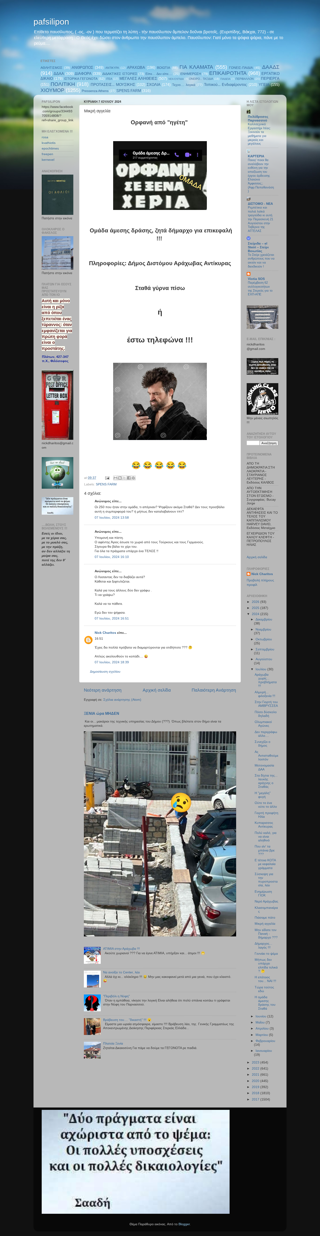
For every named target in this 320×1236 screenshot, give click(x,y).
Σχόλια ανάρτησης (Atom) (122, 699)
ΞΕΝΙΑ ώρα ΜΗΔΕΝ (101, 713)
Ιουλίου (261, 669)
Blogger (184, 1224)
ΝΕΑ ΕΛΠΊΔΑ (176, 78)
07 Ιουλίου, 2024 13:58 (112, 517)
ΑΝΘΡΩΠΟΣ (82, 67)
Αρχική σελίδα (157, 690)
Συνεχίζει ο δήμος (262, 743)
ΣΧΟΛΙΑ (153, 84)
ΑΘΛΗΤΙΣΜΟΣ (51, 68)
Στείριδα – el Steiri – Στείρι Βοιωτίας (258, 247)
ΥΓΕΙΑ (264, 84)
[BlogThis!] (120, 478)
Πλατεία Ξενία (113, 1043)
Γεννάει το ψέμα (266, 953)
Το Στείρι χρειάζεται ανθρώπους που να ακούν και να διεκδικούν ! (261, 260)
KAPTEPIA (256, 156)
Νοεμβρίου (263, 629)
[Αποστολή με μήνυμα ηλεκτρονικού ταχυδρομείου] (115, 478)
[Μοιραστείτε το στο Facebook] (129, 478)
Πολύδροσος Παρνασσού (258, 118)
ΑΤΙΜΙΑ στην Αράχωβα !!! (121, 948)
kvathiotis (49, 143)
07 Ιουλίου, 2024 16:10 (112, 557)
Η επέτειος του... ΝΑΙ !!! (265, 979)
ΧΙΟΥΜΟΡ (52, 90)
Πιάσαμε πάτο (265, 917)
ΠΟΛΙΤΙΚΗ (63, 84)
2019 (256, 1087)
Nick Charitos (105, 633)
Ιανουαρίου (264, 1051)
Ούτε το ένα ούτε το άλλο (266, 804)
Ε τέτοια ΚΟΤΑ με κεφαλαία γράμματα (265, 863)
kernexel (48, 159)
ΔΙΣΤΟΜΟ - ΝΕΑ (260, 203)
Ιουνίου (261, 1016)
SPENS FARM (128, 90)
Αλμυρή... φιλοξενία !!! (265, 694)
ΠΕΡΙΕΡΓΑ (270, 78)
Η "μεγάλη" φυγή (263, 795)
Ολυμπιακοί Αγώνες (263, 723)
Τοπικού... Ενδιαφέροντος (225, 84)
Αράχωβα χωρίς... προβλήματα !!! (266, 680)
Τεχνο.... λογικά (183, 85)
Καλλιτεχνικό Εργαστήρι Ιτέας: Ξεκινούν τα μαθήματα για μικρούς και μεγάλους (259, 133)
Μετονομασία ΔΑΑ (264, 767)
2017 (256, 1099)
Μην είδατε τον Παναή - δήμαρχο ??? (266, 933)
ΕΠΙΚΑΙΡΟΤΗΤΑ (228, 73)
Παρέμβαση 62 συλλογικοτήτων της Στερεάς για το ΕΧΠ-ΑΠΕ (260, 288)
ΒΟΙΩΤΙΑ (163, 68)
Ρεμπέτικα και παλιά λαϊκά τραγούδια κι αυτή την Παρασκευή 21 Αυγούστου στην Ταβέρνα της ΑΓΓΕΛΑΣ (260, 219)
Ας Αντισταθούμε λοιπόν (266, 755)
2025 (256, 608)
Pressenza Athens (95, 91)
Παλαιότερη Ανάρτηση (214, 690)
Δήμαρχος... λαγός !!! (263, 945)
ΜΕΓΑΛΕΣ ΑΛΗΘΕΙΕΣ (138, 78)
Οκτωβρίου (264, 639)
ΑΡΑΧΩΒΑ (136, 67)
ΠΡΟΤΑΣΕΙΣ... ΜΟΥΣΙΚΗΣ (113, 84)
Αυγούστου (264, 659)
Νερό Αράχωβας (266, 901)
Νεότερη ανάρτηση (103, 690)
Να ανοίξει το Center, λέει (121, 972)
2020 (256, 1081)
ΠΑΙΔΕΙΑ (225, 78)
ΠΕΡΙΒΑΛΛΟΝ (244, 79)
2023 (256, 1062)
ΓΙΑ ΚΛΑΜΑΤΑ (196, 67)
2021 (256, 1074)
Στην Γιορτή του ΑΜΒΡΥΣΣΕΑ (266, 704)
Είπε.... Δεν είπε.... (158, 74)
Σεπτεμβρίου (265, 649)
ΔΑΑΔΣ (270, 67)
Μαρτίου (262, 1035)
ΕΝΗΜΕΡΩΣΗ (190, 74)
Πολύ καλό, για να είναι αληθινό (265, 836)
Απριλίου (263, 1028)
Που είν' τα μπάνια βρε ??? (265, 850)
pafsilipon (51, 21)
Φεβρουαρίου (265, 1041)
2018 (256, 1093)
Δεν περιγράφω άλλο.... (266, 733)
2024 (256, 614)
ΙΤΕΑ (109, 79)
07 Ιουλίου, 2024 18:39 (112, 662)
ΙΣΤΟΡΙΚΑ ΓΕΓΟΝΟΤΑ (80, 79)
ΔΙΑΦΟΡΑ (83, 73)
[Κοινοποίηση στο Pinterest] (133, 478)
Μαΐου (261, 1022)
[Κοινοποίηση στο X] (124, 478)
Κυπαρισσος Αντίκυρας (264, 824)
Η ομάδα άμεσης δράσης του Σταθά (265, 1002)
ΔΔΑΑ (59, 73)
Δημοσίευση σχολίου (105, 671)
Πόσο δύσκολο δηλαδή (266, 714)
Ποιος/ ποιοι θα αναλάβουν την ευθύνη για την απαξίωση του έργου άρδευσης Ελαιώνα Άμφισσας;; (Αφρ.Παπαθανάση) (261, 175)
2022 (256, 1068)
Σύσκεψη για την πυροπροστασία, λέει (266, 879)
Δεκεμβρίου (264, 619)
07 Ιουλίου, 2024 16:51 (112, 618)
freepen (47, 154)
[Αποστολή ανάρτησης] (107, 478)
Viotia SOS (256, 279)
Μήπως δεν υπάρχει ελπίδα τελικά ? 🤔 (266, 965)
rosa (45, 137)
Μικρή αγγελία (265, 923)
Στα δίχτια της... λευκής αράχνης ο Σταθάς (266, 781)
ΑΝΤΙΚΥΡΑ (112, 68)
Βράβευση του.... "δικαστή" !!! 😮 (127, 1020)
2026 (256, 602)
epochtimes (50, 148)
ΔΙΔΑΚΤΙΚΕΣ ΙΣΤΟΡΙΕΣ (119, 74)
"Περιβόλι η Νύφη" (116, 996)
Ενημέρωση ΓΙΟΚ (263, 893)
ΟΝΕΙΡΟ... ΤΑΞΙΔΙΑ (201, 79)
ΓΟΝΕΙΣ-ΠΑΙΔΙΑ (241, 68)
